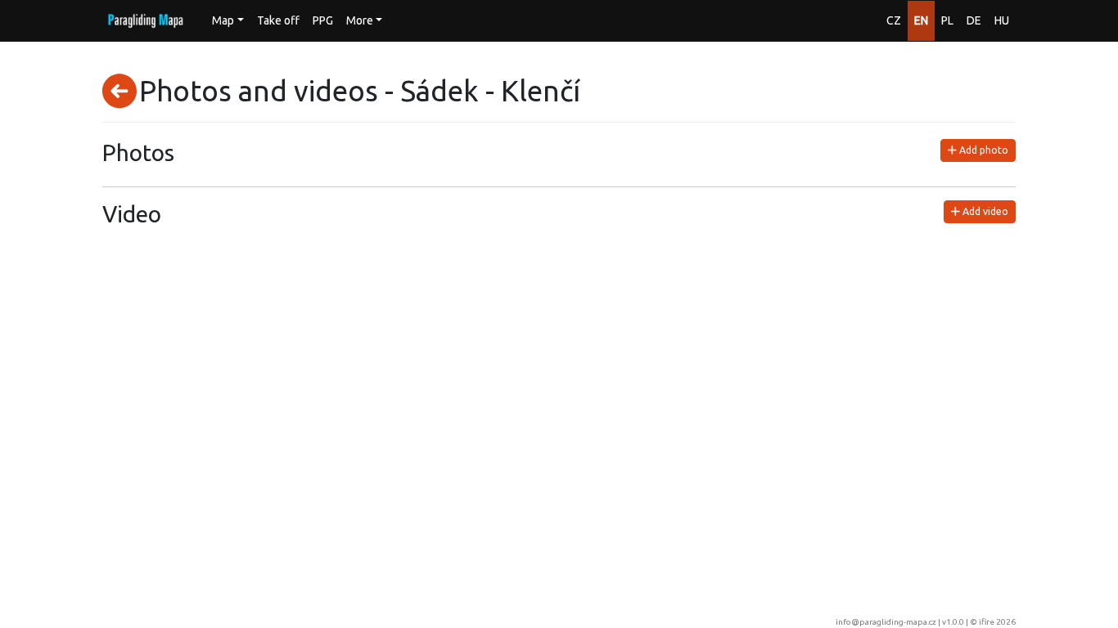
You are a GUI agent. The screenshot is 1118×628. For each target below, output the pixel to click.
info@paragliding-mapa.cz (886, 621)
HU (1001, 20)
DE (974, 20)
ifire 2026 (997, 621)
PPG (323, 20)
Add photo (982, 150)
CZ (893, 20)
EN (921, 20)
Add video (984, 211)
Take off (278, 20)
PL (947, 20)
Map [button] (223, 20)
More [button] (359, 20)
